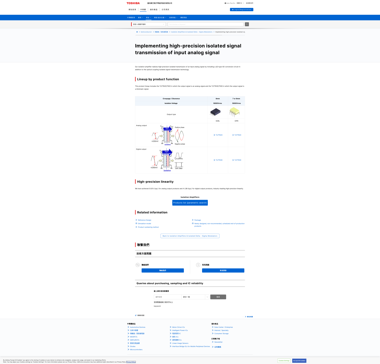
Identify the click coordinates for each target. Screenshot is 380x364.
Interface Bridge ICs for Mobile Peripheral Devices (191, 346)
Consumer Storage (221, 333)
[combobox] (205, 24)
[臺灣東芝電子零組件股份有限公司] (159, 3)
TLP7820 (219, 135)
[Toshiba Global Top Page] (137, 3)
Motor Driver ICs (178, 327)
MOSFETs (133, 337)
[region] (190, 360)
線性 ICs (175, 337)
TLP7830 (219, 160)
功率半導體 (134, 330)
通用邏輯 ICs (176, 340)
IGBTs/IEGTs (134, 340)
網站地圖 (250, 316)
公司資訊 (217, 347)
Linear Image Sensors (180, 343)
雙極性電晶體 (135, 343)
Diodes (132, 346)
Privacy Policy (131, 362)
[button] (234, 3)
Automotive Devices (137, 327)
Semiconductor (146, 32)
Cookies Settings (284, 360)
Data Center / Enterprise (223, 327)
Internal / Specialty (221, 330)
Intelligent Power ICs (180, 330)
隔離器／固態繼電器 (161, 32)
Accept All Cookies (299, 360)
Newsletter (218, 342)
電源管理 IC (176, 333)
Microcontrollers (136, 350)
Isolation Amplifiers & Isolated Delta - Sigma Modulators (191, 32)
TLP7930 (237, 160)
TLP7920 (237, 135)
